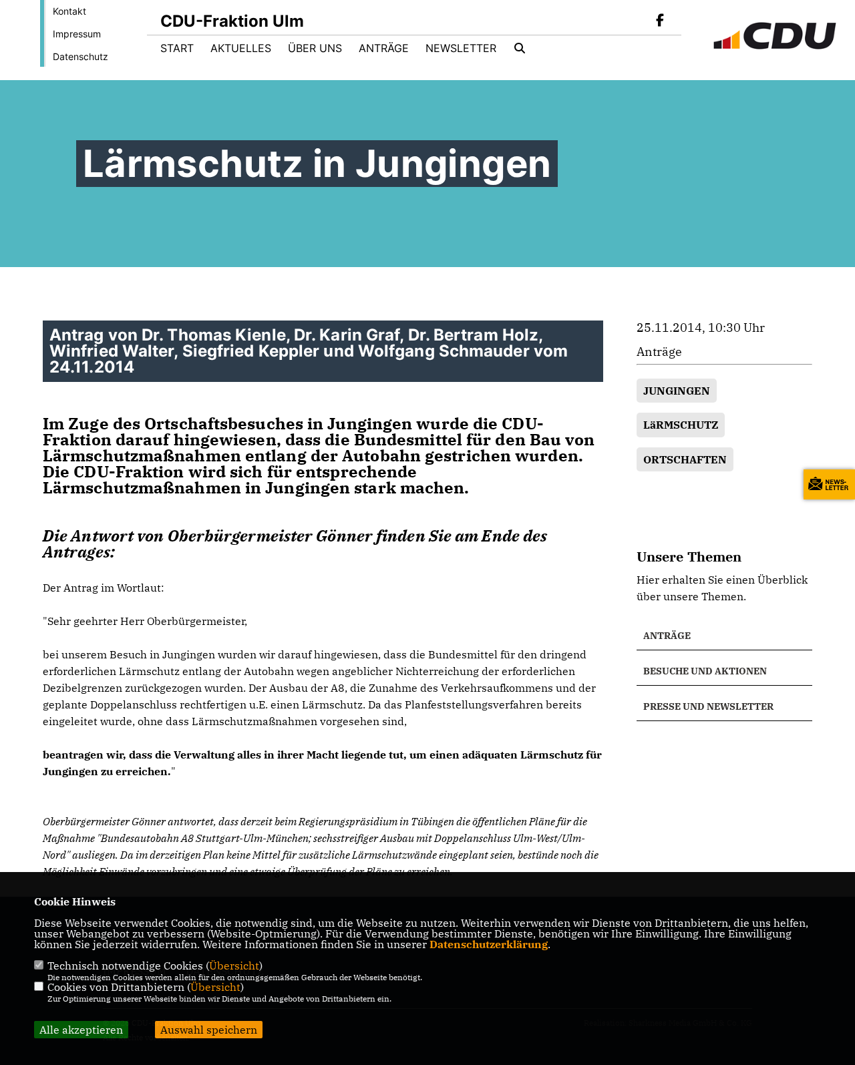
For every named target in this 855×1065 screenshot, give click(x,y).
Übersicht (234, 965)
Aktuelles (240, 48)
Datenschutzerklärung (489, 944)
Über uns (315, 48)
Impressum (77, 33)
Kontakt (69, 11)
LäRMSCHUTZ (680, 424)
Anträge (384, 48)
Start (177, 48)
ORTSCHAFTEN (685, 459)
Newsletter (460, 48)
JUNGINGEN (676, 390)
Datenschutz (80, 56)
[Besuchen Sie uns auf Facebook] (660, 21)
